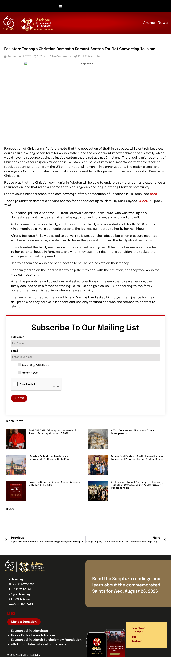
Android (136, 641)
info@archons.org (19, 594)
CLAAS (143, 201)
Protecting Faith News (35, 365)
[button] (60, 6)
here (153, 194)
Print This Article (89, 56)
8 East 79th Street (19, 599)
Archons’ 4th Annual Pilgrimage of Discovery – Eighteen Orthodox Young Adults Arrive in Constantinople (137, 485)
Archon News (30, 373)
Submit (19, 398)
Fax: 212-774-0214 (19, 589)
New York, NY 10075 (20, 604)
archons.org (15, 579)
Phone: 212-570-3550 (21, 584)
